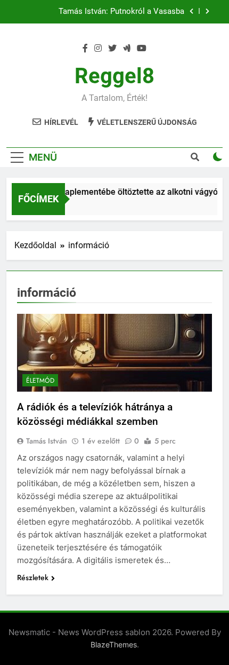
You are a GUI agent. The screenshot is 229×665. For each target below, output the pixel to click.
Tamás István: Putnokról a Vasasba (121, 11)
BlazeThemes (114, 644)
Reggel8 (114, 76)
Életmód (40, 380)
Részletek (32, 577)
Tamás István (46, 441)
